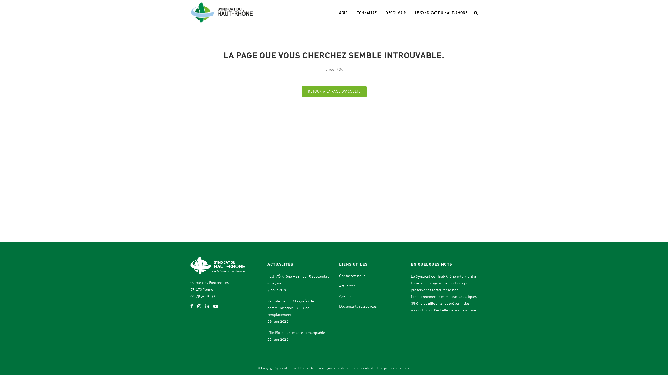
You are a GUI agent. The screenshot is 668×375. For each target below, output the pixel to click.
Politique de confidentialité (356, 368)
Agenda (345, 296)
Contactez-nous (352, 276)
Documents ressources (358, 306)
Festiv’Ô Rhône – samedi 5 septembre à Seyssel (298, 279)
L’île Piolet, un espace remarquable (296, 332)
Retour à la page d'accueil (334, 92)
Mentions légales (323, 368)
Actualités (347, 286)
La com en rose (399, 368)
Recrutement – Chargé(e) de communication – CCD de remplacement (290, 308)
